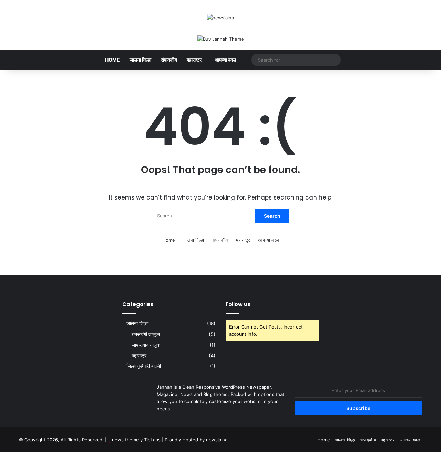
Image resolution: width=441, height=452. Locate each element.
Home (112, 60)
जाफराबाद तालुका (146, 345)
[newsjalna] (220, 17)
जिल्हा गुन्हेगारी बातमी (143, 366)
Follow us (238, 304)
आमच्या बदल (225, 60)
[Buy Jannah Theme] (220, 38)
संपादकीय (169, 60)
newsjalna (216, 439)
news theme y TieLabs (136, 439)
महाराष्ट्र (194, 60)
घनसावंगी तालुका (146, 334)
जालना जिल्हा (140, 60)
